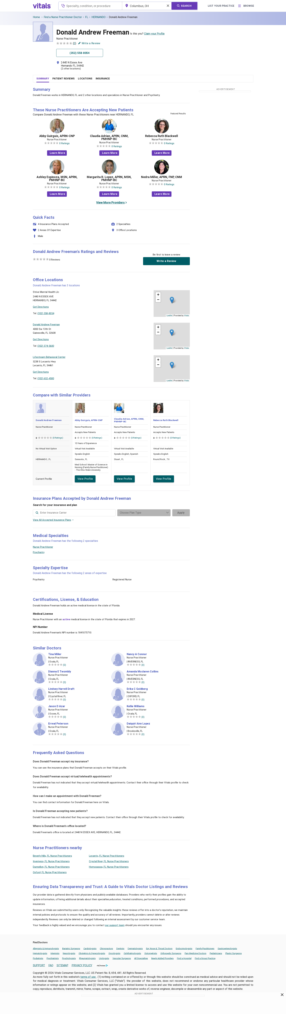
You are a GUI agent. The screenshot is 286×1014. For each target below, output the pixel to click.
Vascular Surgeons (122, 958)
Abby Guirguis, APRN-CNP (57, 135)
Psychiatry (38, 552)
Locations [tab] (85, 78)
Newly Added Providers (162, 958)
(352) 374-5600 (45, 345)
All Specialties (141, 958)
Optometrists (150, 953)
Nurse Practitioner (43, 546)
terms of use (88, 976)
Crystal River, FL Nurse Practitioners (109, 861)
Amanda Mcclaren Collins (142, 671)
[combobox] (90, 6)
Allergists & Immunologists (46, 948)
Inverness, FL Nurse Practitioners (51, 861)
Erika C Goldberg (137, 688)
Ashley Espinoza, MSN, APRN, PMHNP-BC (57, 179)
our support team (115, 925)
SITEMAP (62, 965)
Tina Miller (54, 654)
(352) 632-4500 (45, 378)
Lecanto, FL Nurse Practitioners (106, 855)
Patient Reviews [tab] (63, 78)
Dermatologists (135, 948)
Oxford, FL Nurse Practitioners (50, 872)
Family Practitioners (205, 948)
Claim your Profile (154, 33)
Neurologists (69, 953)
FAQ (50, 965)
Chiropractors (106, 948)
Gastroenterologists (227, 948)
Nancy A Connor (137, 654)
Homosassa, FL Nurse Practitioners (109, 866)
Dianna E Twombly (59, 671)
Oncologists (114, 953)
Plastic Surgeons (233, 953)
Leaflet (169, 315)
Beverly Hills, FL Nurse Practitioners (52, 855)
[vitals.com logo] (42, 6)
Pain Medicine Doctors (195, 953)
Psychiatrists (53, 958)
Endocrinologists (184, 948)
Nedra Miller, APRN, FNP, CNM (161, 177)
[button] (172, 300)
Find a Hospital (184, 958)
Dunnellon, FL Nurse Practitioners (51, 866)
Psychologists (69, 958)
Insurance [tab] (103, 78)
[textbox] (90, 6)
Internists (55, 953)
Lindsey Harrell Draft (61, 688)
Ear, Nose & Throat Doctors (159, 948)
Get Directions (41, 306)
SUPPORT (39, 965)
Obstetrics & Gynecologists (92, 953)
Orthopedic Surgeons (170, 953)
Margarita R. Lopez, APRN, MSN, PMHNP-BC (109, 179)
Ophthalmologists (132, 953)
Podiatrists (38, 958)
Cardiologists (90, 948)
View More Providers (110, 202)
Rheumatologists (87, 958)
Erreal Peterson (58, 723)
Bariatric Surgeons (71, 948)
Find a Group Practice (205, 958)
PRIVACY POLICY (82, 965)
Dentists (120, 948)
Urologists (104, 958)
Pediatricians (216, 953)
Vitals (186, 315)
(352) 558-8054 (45, 313)
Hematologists (40, 953)
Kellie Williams (135, 706)
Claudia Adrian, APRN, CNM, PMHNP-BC (109, 137)
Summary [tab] (42, 78)
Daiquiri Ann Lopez (138, 723)
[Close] (282, 995)
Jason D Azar (56, 706)
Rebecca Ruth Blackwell (161, 135)
